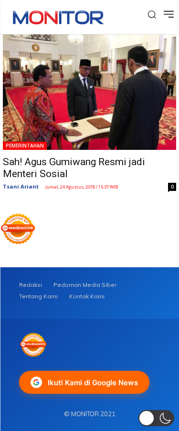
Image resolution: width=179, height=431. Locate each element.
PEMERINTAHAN (25, 145)
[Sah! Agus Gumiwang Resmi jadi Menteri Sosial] (89, 92)
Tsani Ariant (21, 186)
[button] (156, 418)
